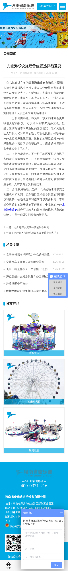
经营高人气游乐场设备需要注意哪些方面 (36, 232)
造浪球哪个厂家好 (17, 283)
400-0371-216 (47, 6)
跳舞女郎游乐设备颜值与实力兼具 (26, 290)
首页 (8, 568)
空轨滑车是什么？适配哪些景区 (25, 261)
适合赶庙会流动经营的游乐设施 (31, 227)
